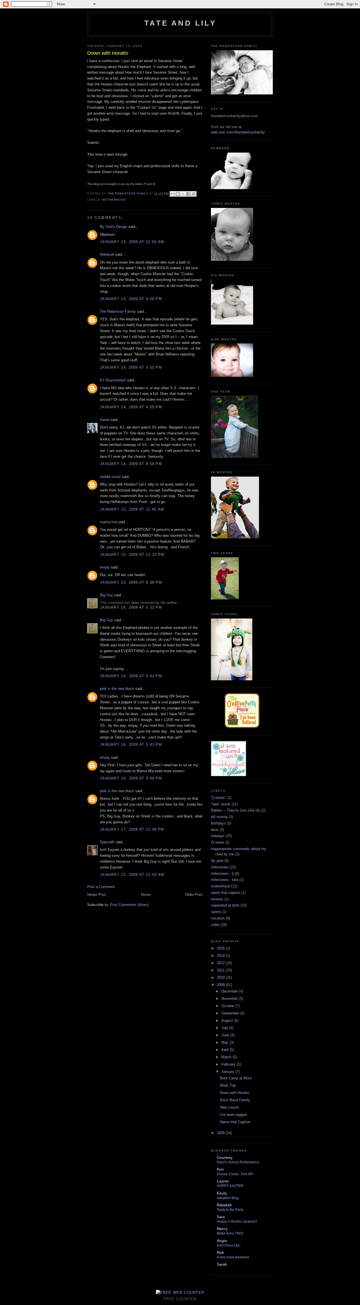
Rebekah (107, 254)
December (230, 991)
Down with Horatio (234, 1093)
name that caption (225, 893)
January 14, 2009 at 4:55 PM (131, 367)
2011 (221, 970)
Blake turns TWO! (230, 1233)
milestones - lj (222, 873)
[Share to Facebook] (188, 194)
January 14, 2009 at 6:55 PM (131, 407)
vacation (218, 918)
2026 (221, 948)
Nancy (222, 1229)
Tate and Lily (180, 23)
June (225, 1035)
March (227, 1057)
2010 (221, 977)
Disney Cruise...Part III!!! (235, 1174)
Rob (220, 1252)
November (230, 998)
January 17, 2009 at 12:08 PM (132, 829)
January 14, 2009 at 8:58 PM (131, 464)
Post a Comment (101, 887)
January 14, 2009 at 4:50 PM (131, 299)
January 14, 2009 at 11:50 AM (132, 242)
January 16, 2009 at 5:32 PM (131, 607)
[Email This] (172, 194)
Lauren (223, 1181)
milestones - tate (224, 880)
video (215, 925)
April (225, 1050)
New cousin (229, 1107)
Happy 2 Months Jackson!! (237, 1222)
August (227, 1020)
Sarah (104, 420)
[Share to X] (183, 194)
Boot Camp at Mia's (236, 1078)
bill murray (219, 817)
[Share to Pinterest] (194, 194)
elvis (215, 830)
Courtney (225, 1158)
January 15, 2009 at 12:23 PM (132, 554)
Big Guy (106, 595)
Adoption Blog (227, 1198)
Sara (221, 1217)
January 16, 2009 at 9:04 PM (131, 778)
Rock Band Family (235, 1100)
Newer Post (96, 894)
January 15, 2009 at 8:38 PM (131, 582)
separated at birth (225, 905)
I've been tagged (233, 1115)
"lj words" (218, 798)
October (228, 1006)
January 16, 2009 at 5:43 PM (131, 676)
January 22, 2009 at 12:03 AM (132, 875)
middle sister (110, 477)
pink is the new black (117, 689)
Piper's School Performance (238, 1162)
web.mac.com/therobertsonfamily (238, 132)
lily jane (217, 860)
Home (145, 894)
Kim (220, 1169)
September (230, 1013)
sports (216, 912)
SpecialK (107, 842)
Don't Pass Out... (229, 1245)
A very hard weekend (233, 1257)
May (225, 1042)
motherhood (114, 199)
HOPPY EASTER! (230, 1186)
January (228, 1072)
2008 (221, 1133)
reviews (217, 899)
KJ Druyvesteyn (113, 380)
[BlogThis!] (178, 194)
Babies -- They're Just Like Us (235, 810)
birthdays (218, 823)
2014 (221, 955)
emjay (105, 567)
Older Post (193, 894)
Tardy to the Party (230, 1210)
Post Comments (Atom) (129, 905)
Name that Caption (235, 1122)
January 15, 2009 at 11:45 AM (132, 509)
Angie (222, 1241)
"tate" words (221, 804)
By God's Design (113, 227)
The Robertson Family (118, 311)
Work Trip (228, 1085)
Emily (222, 1193)
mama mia (108, 522)
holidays (217, 836)
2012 (221, 963)
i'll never (217, 842)
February (229, 1064)
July (225, 1028)
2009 (221, 985)
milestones (220, 867)
